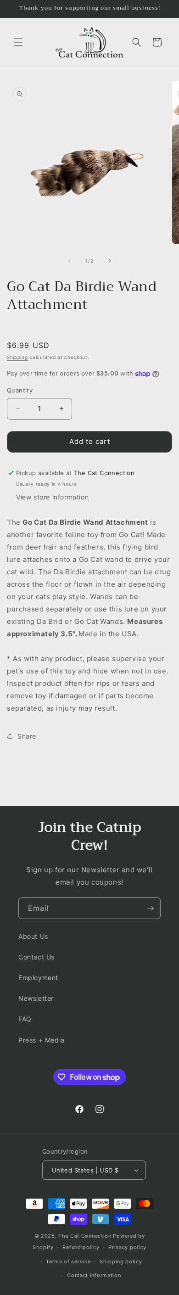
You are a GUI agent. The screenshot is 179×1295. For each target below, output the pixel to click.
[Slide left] (69, 261)
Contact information (94, 1275)
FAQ (25, 1019)
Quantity (20, 390)
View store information (52, 497)
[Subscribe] (150, 908)
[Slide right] (110, 261)
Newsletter (36, 998)
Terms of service (68, 1261)
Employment (38, 977)
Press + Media (41, 1040)
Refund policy (80, 1247)
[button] (18, 42)
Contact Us (36, 957)
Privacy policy (127, 1247)
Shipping (17, 357)
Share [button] (26, 736)
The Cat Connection (85, 1236)
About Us (33, 936)
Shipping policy (121, 1261)
